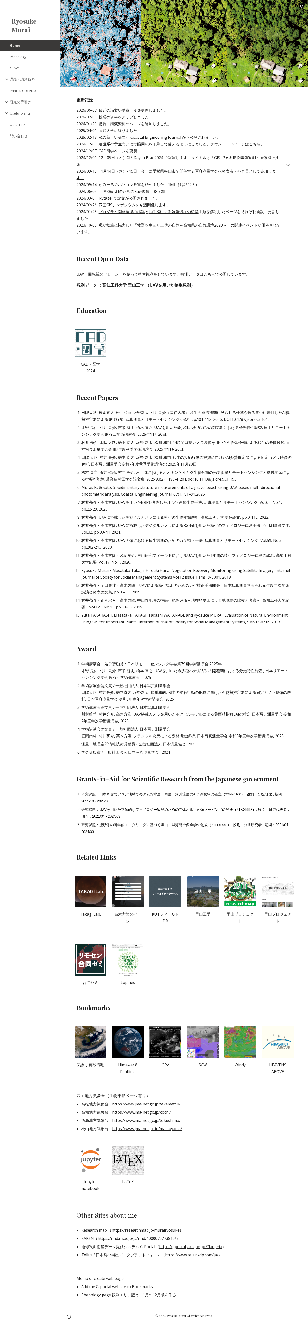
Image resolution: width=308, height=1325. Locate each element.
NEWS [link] (15, 68)
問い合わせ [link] (19, 135)
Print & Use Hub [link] (23, 90)
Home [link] (15, 45)
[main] (184, 166)
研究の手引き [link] (20, 101)
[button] (302, 7)
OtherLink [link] (17, 124)
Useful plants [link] (20, 113)
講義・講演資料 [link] (22, 79)
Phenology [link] (18, 56)
